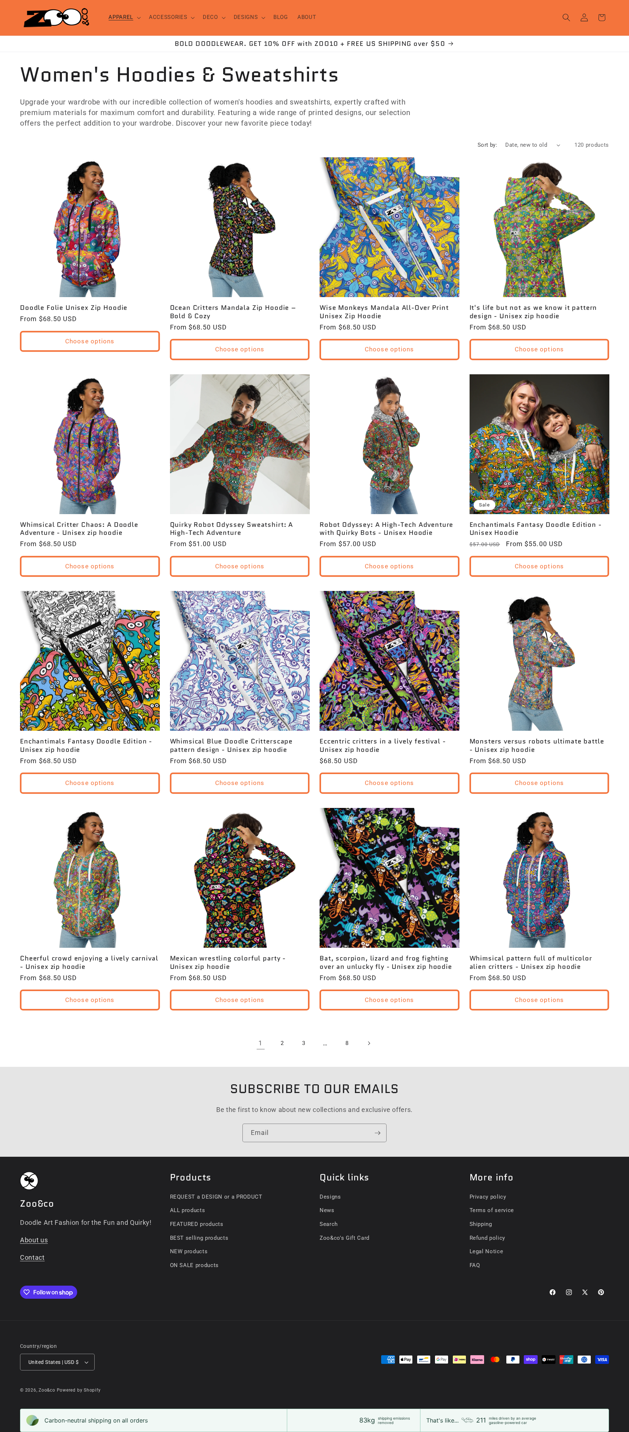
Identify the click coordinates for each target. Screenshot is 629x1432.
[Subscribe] (377, 1133)
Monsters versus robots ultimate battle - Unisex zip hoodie (537, 745)
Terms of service (492, 1210)
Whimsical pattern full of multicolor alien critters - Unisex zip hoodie (531, 962)
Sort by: (488, 145)
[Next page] (368, 1043)
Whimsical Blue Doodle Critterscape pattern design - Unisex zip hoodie (231, 745)
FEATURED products (196, 1224)
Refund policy (488, 1238)
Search (329, 1224)
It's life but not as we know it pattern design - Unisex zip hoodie (533, 312)
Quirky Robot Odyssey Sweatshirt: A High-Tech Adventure (231, 529)
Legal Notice (486, 1251)
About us (34, 1240)
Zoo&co (47, 1390)
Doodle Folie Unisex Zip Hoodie (73, 308)
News (327, 1210)
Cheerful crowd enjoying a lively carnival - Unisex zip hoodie (89, 962)
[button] (124, 17)
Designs (330, 1197)
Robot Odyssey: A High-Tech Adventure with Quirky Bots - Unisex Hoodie (386, 529)
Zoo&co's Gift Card (344, 1238)
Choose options (89, 341)
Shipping (481, 1224)
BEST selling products (199, 1238)
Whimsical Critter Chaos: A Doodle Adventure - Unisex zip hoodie (79, 529)
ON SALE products (194, 1265)
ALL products (187, 1210)
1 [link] (260, 1043)
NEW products (189, 1251)
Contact (32, 1257)
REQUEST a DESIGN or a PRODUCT (216, 1197)
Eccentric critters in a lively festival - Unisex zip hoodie (383, 745)
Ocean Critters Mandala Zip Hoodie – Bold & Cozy (233, 312)
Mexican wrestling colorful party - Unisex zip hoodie (228, 962)
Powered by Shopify (79, 1390)
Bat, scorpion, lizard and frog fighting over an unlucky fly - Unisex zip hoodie (386, 962)
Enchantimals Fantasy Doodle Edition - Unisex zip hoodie (86, 745)
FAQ (475, 1265)
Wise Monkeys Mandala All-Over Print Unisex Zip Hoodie (384, 312)
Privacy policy (488, 1197)
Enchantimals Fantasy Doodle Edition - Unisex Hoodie (536, 529)
